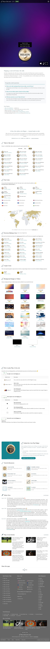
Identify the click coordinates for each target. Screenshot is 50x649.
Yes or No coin (17, 113)
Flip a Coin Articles (9, 534)
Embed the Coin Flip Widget (31, 443)
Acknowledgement (9, 529)
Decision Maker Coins (23, 614)
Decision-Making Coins (10, 233)
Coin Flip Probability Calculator (25, 511)
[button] (13, 1)
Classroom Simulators (39, 614)
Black (40, 607)
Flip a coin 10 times (7, 588)
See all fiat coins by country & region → (9, 184)
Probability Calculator (14, 614)
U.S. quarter (14, 110)
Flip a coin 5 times (6, 586)
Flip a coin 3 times (6, 582)
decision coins (27, 113)
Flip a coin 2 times (6, 580)
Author (13, 639)
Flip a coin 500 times (7, 595)
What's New (7, 495)
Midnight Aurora (41, 586)
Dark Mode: (25, 632)
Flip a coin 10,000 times (9, 109)
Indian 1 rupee (20, 110)
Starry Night (41, 602)
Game (17, 1)
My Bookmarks (36, 504)
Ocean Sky (41, 594)
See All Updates (46, 495)
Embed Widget (6, 615)
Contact (9, 639)
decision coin (19, 236)
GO (30, 148)
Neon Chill (41, 584)
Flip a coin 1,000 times (9, 108)
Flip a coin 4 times (6, 584)
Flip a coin (5, 578)
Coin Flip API (13, 615)
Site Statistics (32, 614)
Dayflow (40, 578)
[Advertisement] (4, 30)
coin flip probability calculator (23, 111)
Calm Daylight (41, 581)
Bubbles (40, 597)
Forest (40, 591)
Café (40, 589)
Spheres (40, 599)
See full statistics (35, 636)
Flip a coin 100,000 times (8, 601)
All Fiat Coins (34, 229)
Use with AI (19, 615)
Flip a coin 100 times (7, 593)
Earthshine (41, 605)
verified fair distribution (35, 138)
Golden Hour (41, 583)
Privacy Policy (18, 639)
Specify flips (20, 148)
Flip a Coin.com (6, 1)
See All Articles (46, 534)
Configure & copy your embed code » (28, 458)
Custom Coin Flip (20, 509)
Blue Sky (40, 596)
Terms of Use (23, 639)
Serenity (40, 604)
